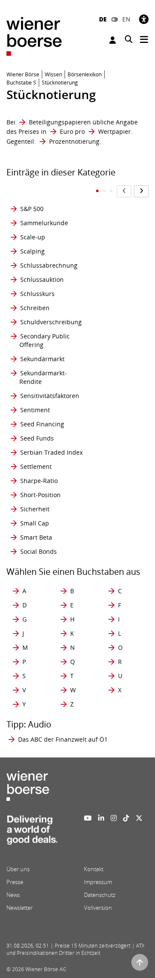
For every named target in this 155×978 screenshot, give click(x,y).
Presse (14, 882)
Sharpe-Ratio (39, 481)
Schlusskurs (37, 294)
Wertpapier (114, 131)
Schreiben (35, 308)
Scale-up (32, 237)
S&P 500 (31, 209)
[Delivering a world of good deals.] (31, 832)
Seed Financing (42, 424)
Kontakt (93, 869)
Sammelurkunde (44, 223)
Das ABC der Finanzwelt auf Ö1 (63, 739)
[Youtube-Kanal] (88, 818)
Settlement (36, 466)
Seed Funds (37, 438)
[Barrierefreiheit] (144, 19)
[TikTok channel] (126, 818)
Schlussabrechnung (49, 265)
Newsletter (19, 908)
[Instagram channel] (114, 818)
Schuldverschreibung (51, 322)
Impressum (98, 882)
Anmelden (113, 40)
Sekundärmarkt (42, 359)
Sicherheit (35, 509)
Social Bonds (38, 551)
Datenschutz (99, 895)
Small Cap (34, 523)
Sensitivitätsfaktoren (49, 396)
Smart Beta (36, 537)
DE (103, 19)
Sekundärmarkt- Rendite (43, 377)
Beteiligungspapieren (60, 122)
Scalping (32, 251)
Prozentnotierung (74, 141)
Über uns (18, 869)
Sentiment (35, 410)
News (13, 895)
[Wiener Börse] (34, 36)
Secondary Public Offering (44, 340)
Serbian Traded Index (51, 452)
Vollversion (98, 908)
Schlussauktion (42, 279)
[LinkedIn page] (101, 818)
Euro (66, 131)
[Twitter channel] (139, 818)
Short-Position (40, 495)
